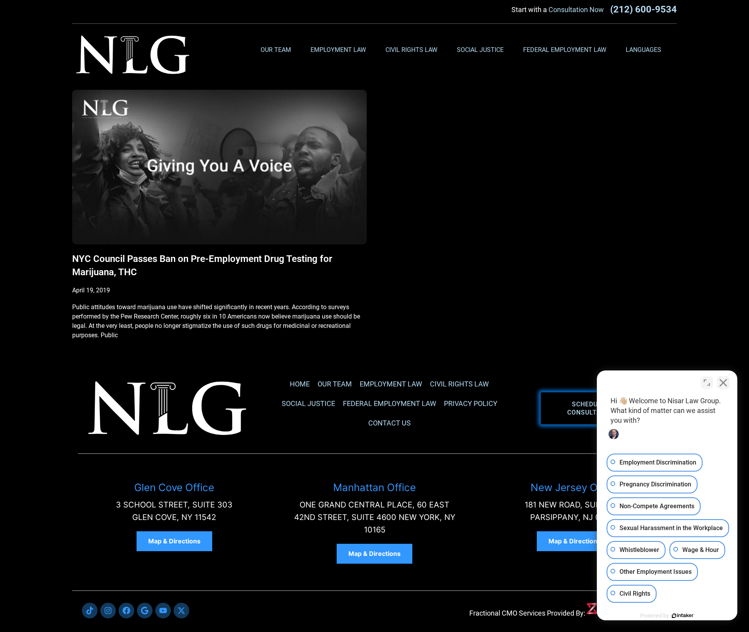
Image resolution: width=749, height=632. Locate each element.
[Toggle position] (707, 382)
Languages (643, 49)
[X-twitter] (181, 610)
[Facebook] (126, 610)
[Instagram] (108, 610)
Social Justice (480, 49)
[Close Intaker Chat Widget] (723, 382)
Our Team (276, 49)
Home (300, 384)
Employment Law (338, 49)
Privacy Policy (470, 403)
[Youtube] (163, 610)
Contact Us (389, 423)
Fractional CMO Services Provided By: (527, 613)
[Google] (145, 610)
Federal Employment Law (564, 49)
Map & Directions (174, 541)
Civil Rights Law (411, 49)
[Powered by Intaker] (682, 615)
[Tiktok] (90, 610)
